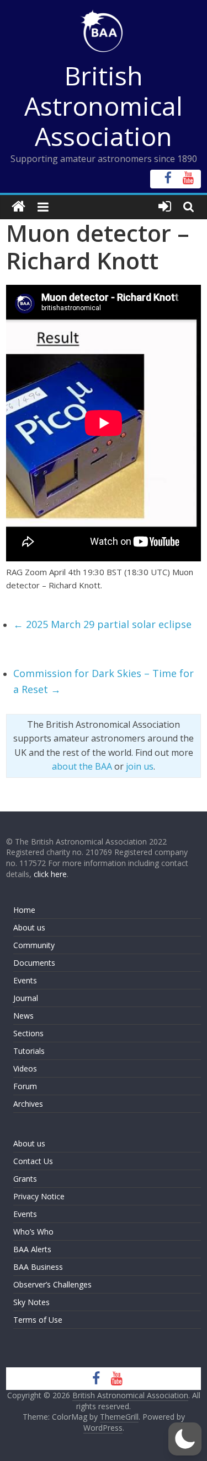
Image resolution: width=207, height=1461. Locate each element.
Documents (34, 962)
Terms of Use (37, 1319)
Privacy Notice (39, 1196)
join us (139, 766)
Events (25, 980)
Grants (25, 1178)
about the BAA (82, 766)
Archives (28, 1104)
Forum (25, 1086)
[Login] (165, 207)
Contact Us (33, 1161)
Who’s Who (33, 1231)
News (23, 1015)
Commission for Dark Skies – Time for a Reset (103, 681)
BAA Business (38, 1267)
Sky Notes (31, 1302)
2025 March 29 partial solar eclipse (102, 624)
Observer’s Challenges (52, 1284)
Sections (28, 1033)
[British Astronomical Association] (18, 207)
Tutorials (29, 1051)
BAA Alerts (32, 1249)
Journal (25, 998)
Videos (25, 1068)
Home (24, 910)
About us (29, 927)
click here (50, 874)
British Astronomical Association (103, 105)
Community (34, 945)
